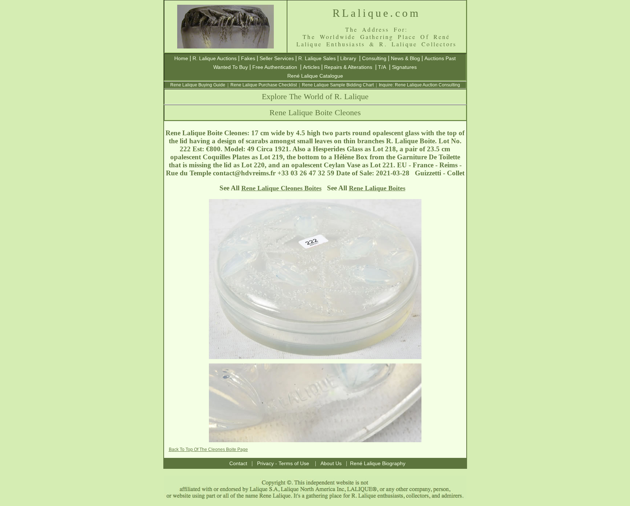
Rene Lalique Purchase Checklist (263, 84)
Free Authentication (274, 67)
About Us (331, 463)
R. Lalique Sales (317, 58)
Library (348, 58)
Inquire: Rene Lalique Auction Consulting (419, 84)
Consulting (374, 58)
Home (181, 58)
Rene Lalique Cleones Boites (281, 188)
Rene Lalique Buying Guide (197, 84)
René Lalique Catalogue (315, 76)
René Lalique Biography (377, 463)
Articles (311, 67)
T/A (382, 67)
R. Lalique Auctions (214, 58)
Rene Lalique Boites (377, 188)
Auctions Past (440, 58)
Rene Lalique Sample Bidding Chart (338, 84)
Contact (238, 463)
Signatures (404, 67)
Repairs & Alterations (348, 67)
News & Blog (405, 58)
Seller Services (277, 58)
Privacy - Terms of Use (283, 463)
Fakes (248, 58)
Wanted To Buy (230, 67)
